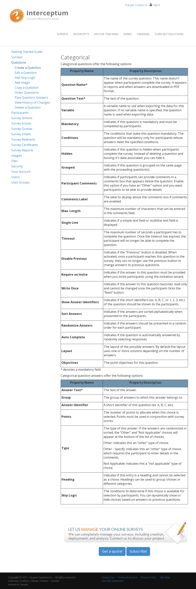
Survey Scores (21, 123)
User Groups (20, 182)
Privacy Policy (148, 577)
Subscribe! (138, 551)
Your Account (20, 172)
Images (16, 155)
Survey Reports (22, 150)
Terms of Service (127, 577)
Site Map (165, 577)
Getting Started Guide (26, 52)
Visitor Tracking (106, 34)
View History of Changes (32, 102)
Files (14, 161)
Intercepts (81, 34)
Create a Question (28, 68)
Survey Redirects (23, 139)
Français (129, 5)
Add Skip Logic (25, 77)
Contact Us (141, 5)
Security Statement (113, 580)
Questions (18, 62)
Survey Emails (21, 134)
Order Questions (27, 92)
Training (143, 34)
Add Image (22, 82)
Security (17, 166)
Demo (127, 34)
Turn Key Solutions (169, 34)
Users (15, 177)
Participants (20, 113)
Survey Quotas (21, 129)
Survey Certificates (24, 145)
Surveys (62, 34)
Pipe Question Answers (31, 97)
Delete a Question (28, 107)
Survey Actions (21, 118)
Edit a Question (26, 72)
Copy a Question (26, 87)
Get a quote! (112, 551)
